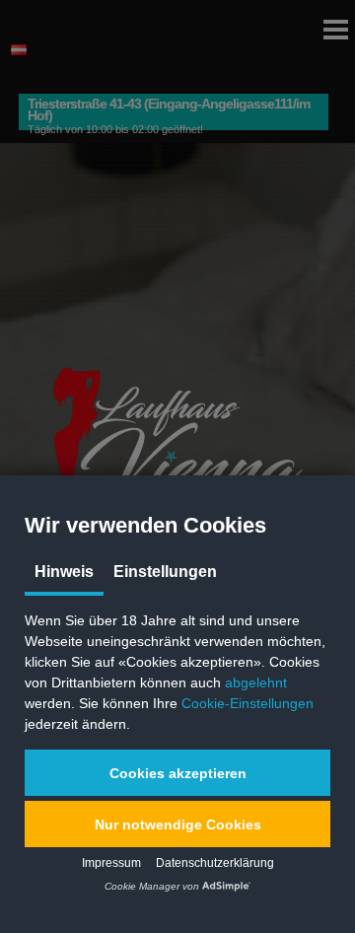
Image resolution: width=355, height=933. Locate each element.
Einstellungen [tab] (165, 571)
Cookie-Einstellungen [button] (247, 703)
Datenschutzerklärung (215, 863)
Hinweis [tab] (64, 571)
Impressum (111, 863)
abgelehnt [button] (256, 682)
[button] (177, 773)
